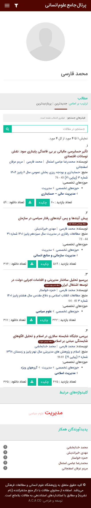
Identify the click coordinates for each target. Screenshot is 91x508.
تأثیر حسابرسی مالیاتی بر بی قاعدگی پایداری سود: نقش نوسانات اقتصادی (49, 154)
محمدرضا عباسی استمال (60, 161)
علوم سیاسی (36, 413)
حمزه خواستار (47, 290)
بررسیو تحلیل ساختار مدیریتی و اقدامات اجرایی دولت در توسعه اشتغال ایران (49, 282)
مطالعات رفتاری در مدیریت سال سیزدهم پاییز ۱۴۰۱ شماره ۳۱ (43, 233)
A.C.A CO (34, 500)
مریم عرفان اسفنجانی (75, 468)
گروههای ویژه (29, 367)
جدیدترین (61, 103)
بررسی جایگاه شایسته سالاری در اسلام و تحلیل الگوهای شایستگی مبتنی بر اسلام (50, 339)
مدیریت (47, 188)
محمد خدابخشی (45, 346)
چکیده (43, 202)
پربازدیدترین (43, 103)
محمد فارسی (34, 161)
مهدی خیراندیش (45, 228)
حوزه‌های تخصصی (67, 188)
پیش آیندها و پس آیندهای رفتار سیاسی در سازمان (53, 220)
